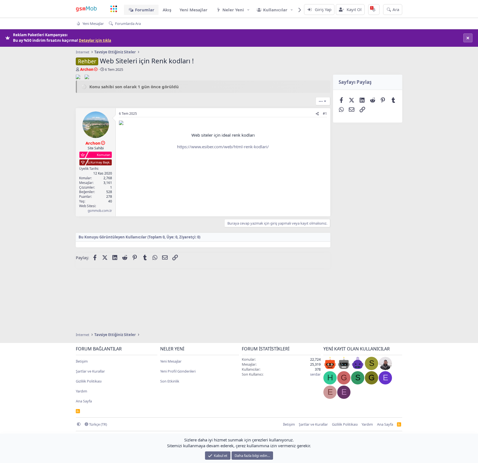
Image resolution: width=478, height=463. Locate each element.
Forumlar (144, 9)
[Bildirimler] (374, 9)
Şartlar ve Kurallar (90, 371)
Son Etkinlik (169, 381)
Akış (167, 9)
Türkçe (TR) (97, 424)
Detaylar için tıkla (95, 40)
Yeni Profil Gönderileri (178, 371)
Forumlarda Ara (128, 23)
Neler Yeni (233, 9)
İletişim (82, 361)
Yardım (81, 391)
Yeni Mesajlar (193, 9)
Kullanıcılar (275, 9)
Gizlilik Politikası (89, 381)
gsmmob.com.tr (100, 210)
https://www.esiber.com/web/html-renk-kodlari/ (223, 146)
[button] (248, 10)
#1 (325, 113)
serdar (315, 374)
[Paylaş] (317, 114)
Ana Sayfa (84, 401)
